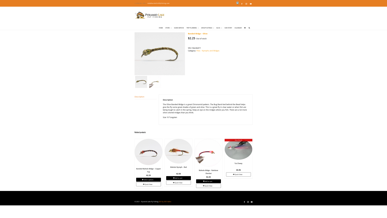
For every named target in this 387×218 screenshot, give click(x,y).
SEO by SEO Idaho (165, 202)
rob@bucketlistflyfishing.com (158, 3)
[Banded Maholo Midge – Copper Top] (148, 152)
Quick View (148, 184)
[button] (249, 28)
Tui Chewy (238, 163)
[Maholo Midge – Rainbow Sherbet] (208, 153)
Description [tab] (139, 96)
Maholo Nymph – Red (178, 167)
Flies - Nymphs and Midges (207, 50)
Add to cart (178, 178)
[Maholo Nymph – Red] (178, 151)
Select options (148, 180)
